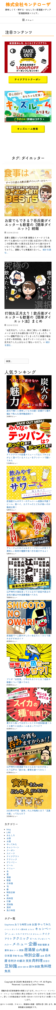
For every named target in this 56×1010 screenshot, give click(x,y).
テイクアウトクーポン (27, 79)
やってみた (12, 844)
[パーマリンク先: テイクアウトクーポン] (28, 56)
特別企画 (11, 892)
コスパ (19, 933)
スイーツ (11, 853)
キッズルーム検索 (27, 128)
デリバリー (12, 862)
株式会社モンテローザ (28, 4)
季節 (9, 877)
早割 (15, 955)
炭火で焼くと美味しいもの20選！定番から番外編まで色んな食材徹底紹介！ (28, 412)
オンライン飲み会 (19, 929)
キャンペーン (13, 847)
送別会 (20, 967)
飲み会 (26, 966)
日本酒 (10, 883)
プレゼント (42, 938)
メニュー (29, 19)
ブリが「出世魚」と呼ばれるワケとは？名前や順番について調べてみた (28, 681)
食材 (9, 907)
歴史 (22, 956)
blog (9, 829)
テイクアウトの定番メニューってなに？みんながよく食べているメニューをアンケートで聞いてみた (28, 457)
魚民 (7, 971)
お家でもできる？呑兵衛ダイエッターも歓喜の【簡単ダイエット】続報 (28, 224)
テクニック (12, 859)
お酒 (9, 841)
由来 (42, 955)
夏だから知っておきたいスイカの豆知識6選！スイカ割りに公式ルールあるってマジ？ (29, 724)
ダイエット (37, 934)
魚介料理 (11, 910)
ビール (10, 865)
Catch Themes (37, 984)
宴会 (6, 950)
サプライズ (27, 934)
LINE (9, 832)
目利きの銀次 (16, 961)
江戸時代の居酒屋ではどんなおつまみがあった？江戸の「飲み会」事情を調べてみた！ (27, 768)
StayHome (9, 924)
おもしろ (11, 835)
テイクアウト (13, 856)
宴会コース (14, 950)
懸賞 (9, 880)
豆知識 (10, 904)
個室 (40, 944)
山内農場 (42, 949)
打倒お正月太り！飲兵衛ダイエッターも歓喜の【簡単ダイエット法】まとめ (28, 317)
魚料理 (45, 966)
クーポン (11, 850)
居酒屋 (29, 949)
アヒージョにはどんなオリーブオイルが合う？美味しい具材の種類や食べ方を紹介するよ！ (28, 549)
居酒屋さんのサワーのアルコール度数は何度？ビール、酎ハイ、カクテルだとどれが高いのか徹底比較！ (28, 504)
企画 (32, 943)
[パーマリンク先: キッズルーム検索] (28, 106)
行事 (9, 901)
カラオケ (31, 929)
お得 (9, 838)
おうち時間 (20, 924)
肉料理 (10, 898)
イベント (7, 929)
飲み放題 (34, 966)
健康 (44, 944)
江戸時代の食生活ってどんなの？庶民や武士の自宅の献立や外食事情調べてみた (28, 593)
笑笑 (28, 961)
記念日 (46, 960)
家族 (21, 950)
